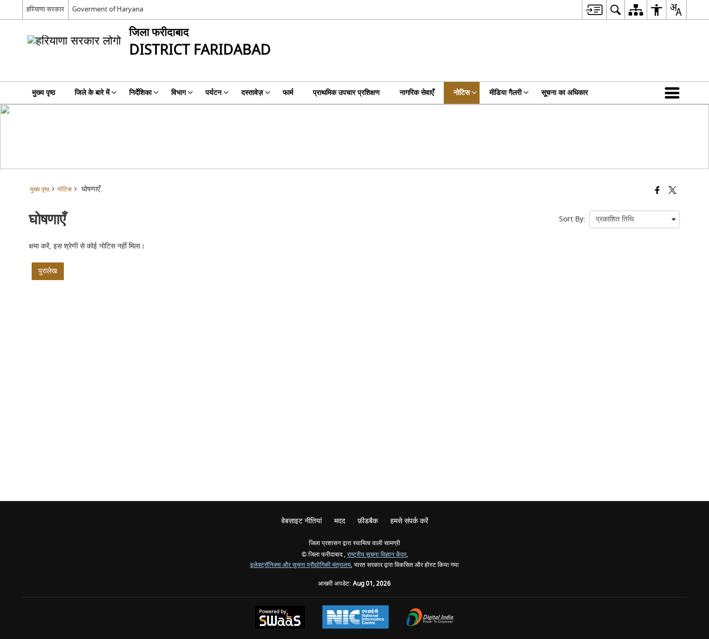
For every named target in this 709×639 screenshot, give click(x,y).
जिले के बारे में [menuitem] (92, 92)
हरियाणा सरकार (45, 9)
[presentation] (634, 219)
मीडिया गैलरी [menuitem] (505, 92)
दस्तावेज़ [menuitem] (252, 92)
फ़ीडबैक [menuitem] (368, 521)
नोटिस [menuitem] (462, 92)
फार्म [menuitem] (288, 92)
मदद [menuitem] (339, 521)
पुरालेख (47, 271)
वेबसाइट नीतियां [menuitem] (301, 521)
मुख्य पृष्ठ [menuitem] (43, 92)
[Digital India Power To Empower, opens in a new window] (430, 618)
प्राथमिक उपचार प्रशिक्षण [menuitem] (346, 92)
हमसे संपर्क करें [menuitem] (409, 521)
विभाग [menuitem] (178, 92)
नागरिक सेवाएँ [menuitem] (417, 92)
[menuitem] (594, 9)
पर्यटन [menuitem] (214, 92)
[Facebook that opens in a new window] (657, 191)
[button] (674, 93)
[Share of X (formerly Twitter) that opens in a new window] (672, 191)
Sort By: (572, 219)
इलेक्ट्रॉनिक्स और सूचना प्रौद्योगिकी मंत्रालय (300, 565)
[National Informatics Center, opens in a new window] (356, 618)
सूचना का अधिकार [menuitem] (564, 92)
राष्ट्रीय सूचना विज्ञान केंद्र (376, 554)
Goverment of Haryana (107, 9)
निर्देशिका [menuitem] (140, 92)
